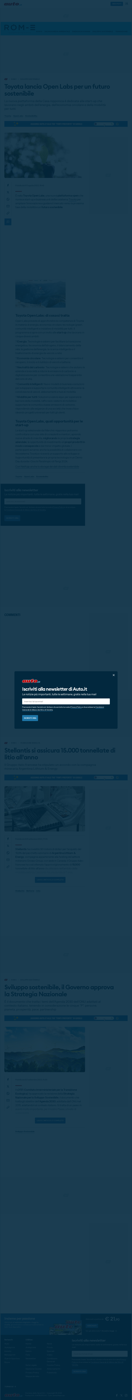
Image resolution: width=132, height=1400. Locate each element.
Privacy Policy (76, 707)
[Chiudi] (114, 675)
